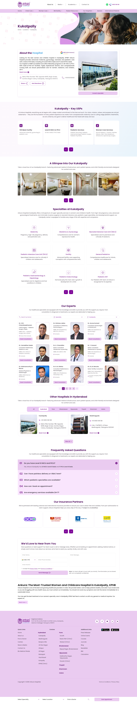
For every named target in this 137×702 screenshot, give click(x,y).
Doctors (99, 11)
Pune (53, 409)
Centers (20, 642)
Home (20, 11)
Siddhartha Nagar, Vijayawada (66, 657)
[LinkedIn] (112, 621)
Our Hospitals (87, 11)
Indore (103, 409)
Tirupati (84, 409)
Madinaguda (43, 639)
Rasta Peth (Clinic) (66, 639)
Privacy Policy (34, 568)
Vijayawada (73, 409)
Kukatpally (42, 636)
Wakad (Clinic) (65, 642)
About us (21, 636)
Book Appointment (107, 699)
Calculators (84, 654)
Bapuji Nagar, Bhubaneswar (69, 649)
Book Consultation (25, 339)
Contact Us (85, 4)
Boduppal (42, 654)
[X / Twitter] (102, 621)
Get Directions (36, 83)
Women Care (43, 11)
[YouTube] (117, 621)
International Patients (112, 11)
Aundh (62, 636)
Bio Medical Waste (24, 651)
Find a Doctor (22, 639)
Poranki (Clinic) (65, 661)
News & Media (22, 645)
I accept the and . (37, 568)
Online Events (85, 636)
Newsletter (84, 648)
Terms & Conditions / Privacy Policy (109, 682)
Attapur (41, 648)
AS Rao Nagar (43, 645)
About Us (50, 4)
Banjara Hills (43, 642)
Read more (22, 602)
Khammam (93, 409)
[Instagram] (107, 621)
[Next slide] (71, 149)
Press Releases (85, 633)
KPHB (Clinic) (43, 664)
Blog (82, 645)
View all (67, 441)
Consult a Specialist (97, 93)
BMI (82, 651)
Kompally (42, 660)
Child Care (28, 11)
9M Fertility (57, 11)
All (34, 409)
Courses (83, 639)
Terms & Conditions (46, 568)
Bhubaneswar (64, 409)
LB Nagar (42, 651)
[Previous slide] (66, 149)
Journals (83, 642)
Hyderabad (43, 409)
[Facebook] (97, 621)
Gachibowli (42, 657)
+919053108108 (69, 78)
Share (23, 83)
